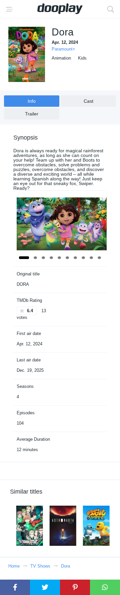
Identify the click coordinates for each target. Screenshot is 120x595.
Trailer (31, 113)
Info (32, 101)
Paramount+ (63, 49)
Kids (82, 58)
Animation (61, 58)
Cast (88, 101)
